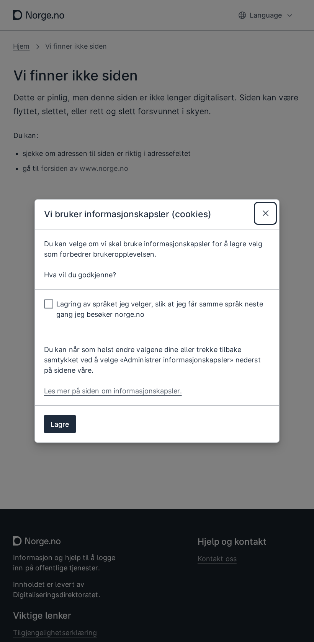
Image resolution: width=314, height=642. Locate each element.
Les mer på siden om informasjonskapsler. (113, 391)
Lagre (60, 424)
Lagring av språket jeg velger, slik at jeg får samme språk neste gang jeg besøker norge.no (159, 309)
